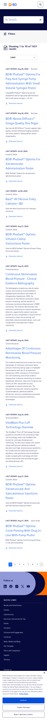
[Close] (44, 673)
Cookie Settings (23, 707)
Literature (7, 637)
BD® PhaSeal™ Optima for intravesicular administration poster (23, 164)
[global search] (40, 4)
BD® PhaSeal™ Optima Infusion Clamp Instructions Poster (20, 239)
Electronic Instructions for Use (15, 619)
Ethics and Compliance (12, 651)
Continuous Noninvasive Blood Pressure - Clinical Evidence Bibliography (21, 279)
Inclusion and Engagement (13, 632)
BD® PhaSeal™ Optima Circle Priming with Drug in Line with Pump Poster (23, 531)
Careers (6, 610)
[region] (23, 695)
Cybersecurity (9, 614)
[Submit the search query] (6, 20)
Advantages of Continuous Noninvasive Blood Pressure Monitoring (23, 353)
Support (7, 655)
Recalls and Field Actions (13, 605)
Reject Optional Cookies (23, 714)
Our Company (9, 646)
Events (6, 623)
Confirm (23, 700)
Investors (7, 628)
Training (7, 660)
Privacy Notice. (23, 694)
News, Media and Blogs (12, 642)
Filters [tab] (11, 34)
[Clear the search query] (40, 20)
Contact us (8, 670)
